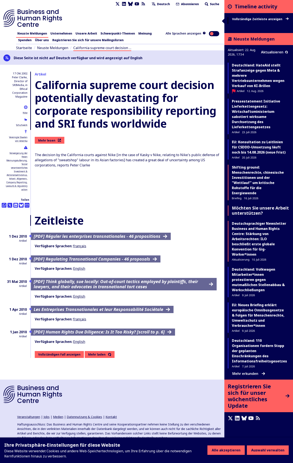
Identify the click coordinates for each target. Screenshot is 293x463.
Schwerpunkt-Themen (118, 33)
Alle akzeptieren (226, 450)
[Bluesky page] (130, 4)
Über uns (42, 40)
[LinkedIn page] (124, 4)
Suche (214, 4)
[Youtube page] (136, 4)
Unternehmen (61, 33)
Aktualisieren (272, 52)
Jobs (47, 417)
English (79, 268)
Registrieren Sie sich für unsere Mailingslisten (88, 40)
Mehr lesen (46, 140)
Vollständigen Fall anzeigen (59, 354)
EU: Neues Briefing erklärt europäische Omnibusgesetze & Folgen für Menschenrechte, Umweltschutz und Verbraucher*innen (258, 315)
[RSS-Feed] (143, 4)
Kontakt (111, 417)
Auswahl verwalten (267, 450)
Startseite (24, 47)
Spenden (25, 40)
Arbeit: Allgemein (18, 178)
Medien (58, 417)
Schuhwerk (21, 125)
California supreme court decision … (102, 47)
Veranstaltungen (28, 417)
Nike (25, 112)
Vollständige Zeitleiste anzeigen (257, 19)
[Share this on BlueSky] (21, 205)
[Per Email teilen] (27, 205)
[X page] (117, 4)
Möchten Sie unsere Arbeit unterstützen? (260, 210)
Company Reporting (16, 182)
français (79, 246)
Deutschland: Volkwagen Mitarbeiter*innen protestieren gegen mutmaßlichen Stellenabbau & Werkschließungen (258, 279)
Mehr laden (97, 354)
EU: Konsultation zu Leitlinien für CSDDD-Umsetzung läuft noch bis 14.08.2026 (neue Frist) (258, 147)
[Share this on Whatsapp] (4, 205)
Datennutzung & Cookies (84, 417)
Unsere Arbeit (86, 33)
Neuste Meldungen (32, 33)
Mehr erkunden (245, 373)
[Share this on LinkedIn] (15, 205)
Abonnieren (189, 4)
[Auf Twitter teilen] (10, 205)
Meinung (145, 33)
